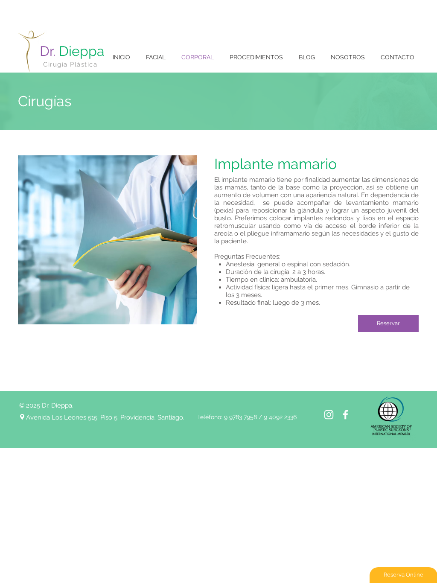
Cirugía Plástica (70, 64)
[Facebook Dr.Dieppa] (345, 414)
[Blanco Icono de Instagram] (329, 414)
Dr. (72, 51)
